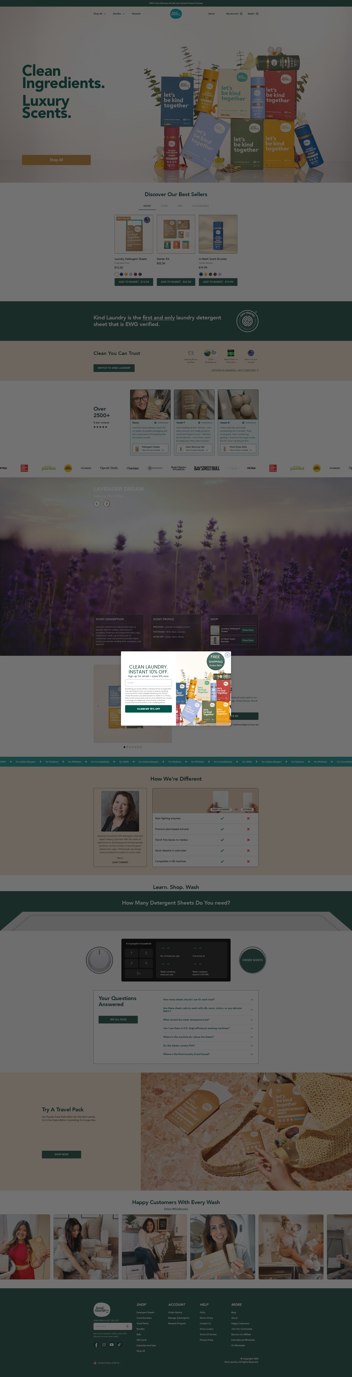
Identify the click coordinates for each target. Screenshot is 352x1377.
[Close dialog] (227, 654)
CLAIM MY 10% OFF (148, 709)
